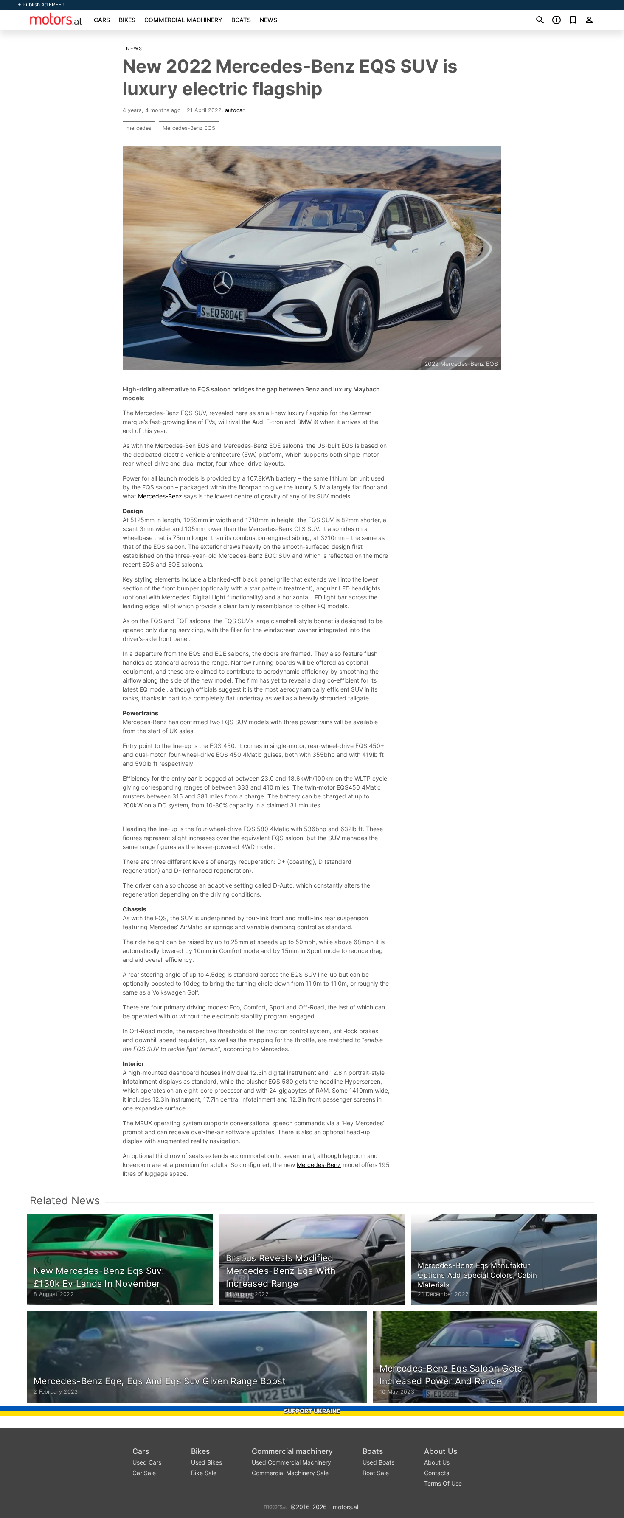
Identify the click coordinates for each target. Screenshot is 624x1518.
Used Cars (146, 1462)
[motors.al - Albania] (275, 1506)
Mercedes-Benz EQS (189, 128)
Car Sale (144, 1472)
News (268, 19)
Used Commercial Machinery (291, 1462)
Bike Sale (203, 1472)
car (192, 778)
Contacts (436, 1472)
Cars (102, 19)
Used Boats (378, 1462)
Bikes (127, 19)
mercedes (139, 128)
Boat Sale (376, 1472)
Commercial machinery (183, 19)
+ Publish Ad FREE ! (41, 5)
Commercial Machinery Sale (290, 1472)
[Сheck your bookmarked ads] (573, 20)
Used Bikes (206, 1462)
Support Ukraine (312, 1410)
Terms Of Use (443, 1483)
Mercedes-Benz (160, 496)
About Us (440, 1451)
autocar (235, 110)
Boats (241, 19)
